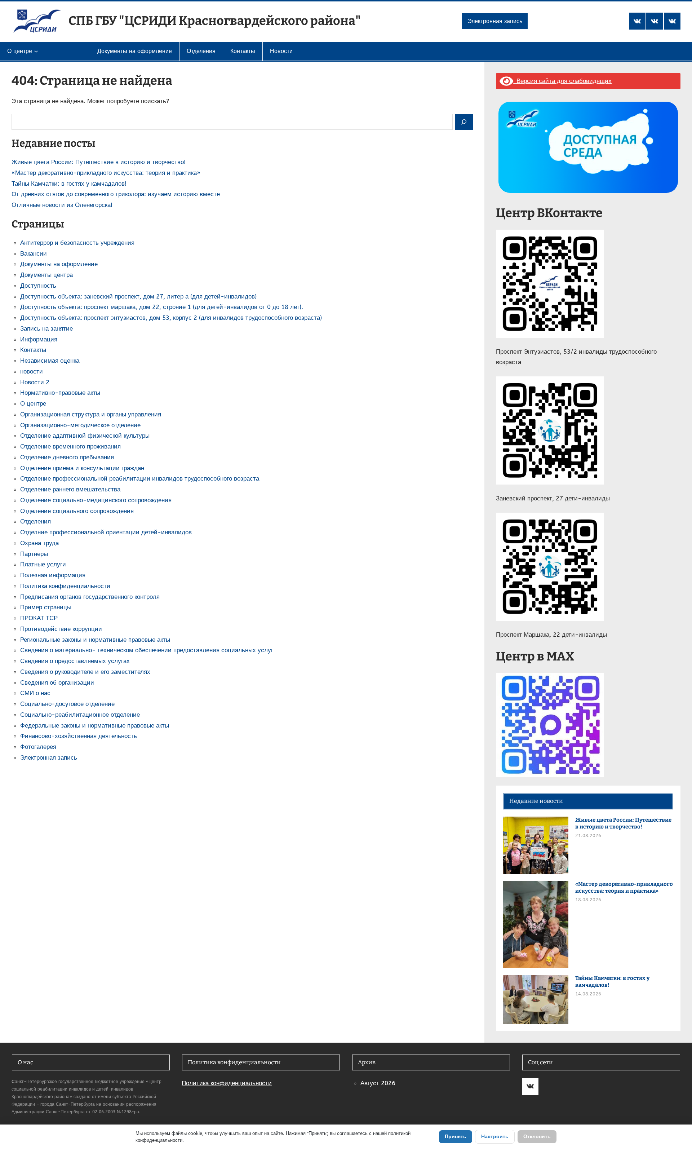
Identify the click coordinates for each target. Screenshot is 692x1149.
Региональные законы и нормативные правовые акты (95, 639)
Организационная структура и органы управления (90, 414)
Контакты (33, 349)
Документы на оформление (59, 264)
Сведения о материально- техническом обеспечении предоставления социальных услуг (146, 650)
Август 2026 (377, 1083)
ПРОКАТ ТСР (39, 618)
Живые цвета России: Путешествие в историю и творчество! (99, 161)
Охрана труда (39, 543)
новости (31, 371)
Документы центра (46, 274)
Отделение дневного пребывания (67, 457)
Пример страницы (45, 607)
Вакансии (33, 253)
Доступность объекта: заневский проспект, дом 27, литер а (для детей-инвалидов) (138, 296)
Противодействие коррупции (61, 628)
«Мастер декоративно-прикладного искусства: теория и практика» (106, 172)
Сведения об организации (57, 682)
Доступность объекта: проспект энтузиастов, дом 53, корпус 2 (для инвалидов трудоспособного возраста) (171, 317)
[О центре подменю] (36, 51)
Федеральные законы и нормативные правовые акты (94, 725)
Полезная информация (52, 575)
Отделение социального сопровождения (77, 510)
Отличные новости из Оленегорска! (62, 204)
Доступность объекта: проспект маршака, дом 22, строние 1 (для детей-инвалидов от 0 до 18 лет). (161, 306)
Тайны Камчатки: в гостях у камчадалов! (69, 183)
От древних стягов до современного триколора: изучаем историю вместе (116, 194)
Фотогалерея (38, 746)
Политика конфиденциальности (65, 585)
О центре (33, 403)
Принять (455, 1136)
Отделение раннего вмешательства (70, 489)
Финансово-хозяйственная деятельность (78, 735)
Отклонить (537, 1136)
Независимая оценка (49, 360)
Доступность (38, 285)
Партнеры (34, 553)
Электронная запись (494, 21)
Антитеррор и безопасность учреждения (77, 242)
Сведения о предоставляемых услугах (75, 660)
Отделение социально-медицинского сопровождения (96, 500)
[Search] (464, 122)
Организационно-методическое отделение (80, 425)
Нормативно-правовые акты (60, 392)
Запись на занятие (46, 328)
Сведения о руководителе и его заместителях (85, 671)
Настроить (495, 1136)
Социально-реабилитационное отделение (80, 714)
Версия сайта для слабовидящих (562, 80)
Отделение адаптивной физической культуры (85, 435)
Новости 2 (34, 382)
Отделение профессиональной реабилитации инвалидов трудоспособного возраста (139, 478)
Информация (38, 339)
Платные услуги (43, 564)
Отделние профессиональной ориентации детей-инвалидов (106, 532)
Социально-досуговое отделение (67, 703)
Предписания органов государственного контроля (90, 596)
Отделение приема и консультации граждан (82, 468)
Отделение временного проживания (70, 446)
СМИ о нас (35, 693)
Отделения (35, 521)
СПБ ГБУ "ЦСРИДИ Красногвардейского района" (214, 20)
